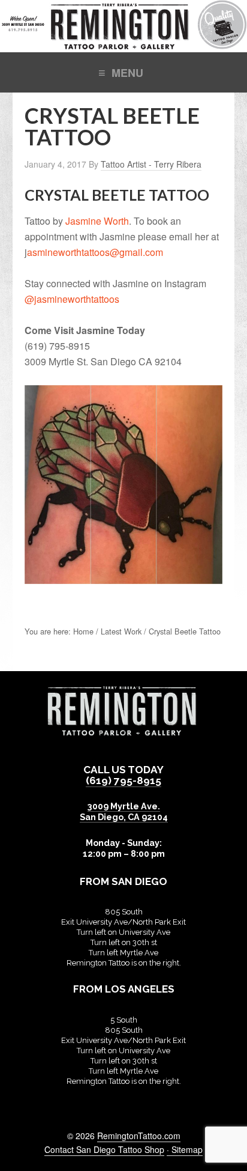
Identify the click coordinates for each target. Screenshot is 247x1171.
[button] (123, 72)
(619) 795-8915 (123, 780)
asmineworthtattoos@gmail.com (95, 252)
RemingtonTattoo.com (138, 1136)
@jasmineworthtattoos (72, 299)
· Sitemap (185, 1149)
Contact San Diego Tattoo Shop (104, 1149)
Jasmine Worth (97, 221)
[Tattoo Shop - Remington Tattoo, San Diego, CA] (123, 46)
